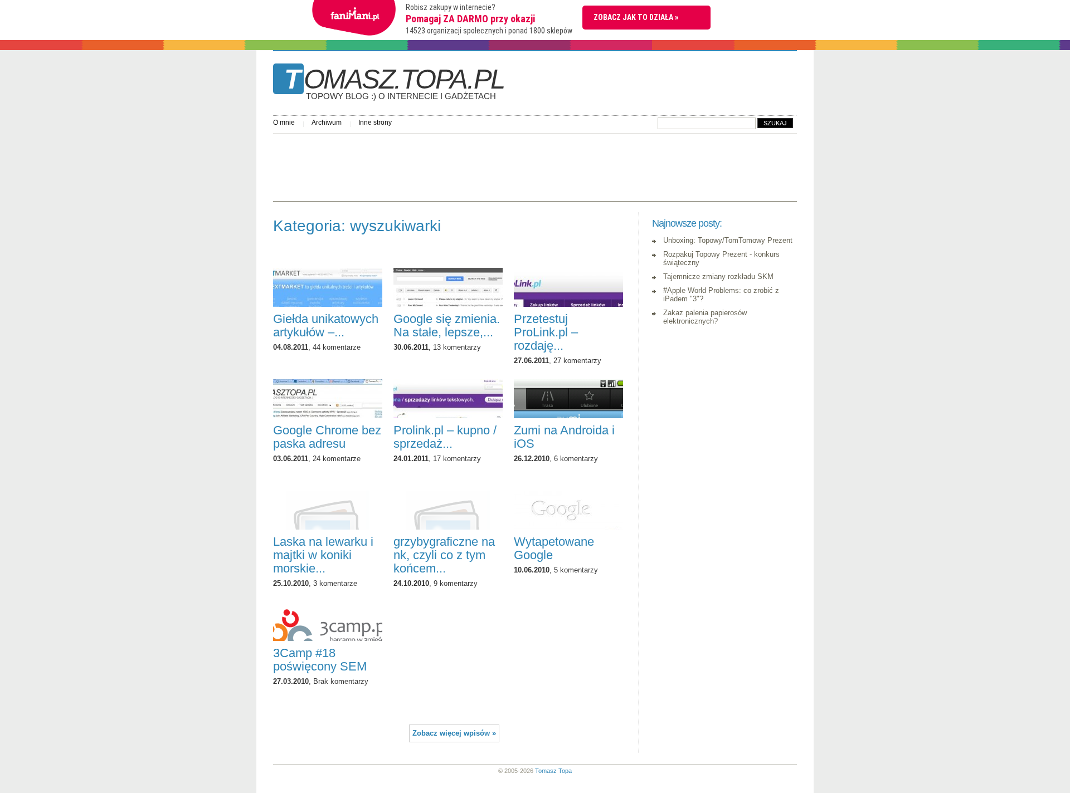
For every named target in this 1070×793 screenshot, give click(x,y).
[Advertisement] (476, 165)
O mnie (284, 122)
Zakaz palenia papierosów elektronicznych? (705, 317)
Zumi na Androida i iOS (564, 437)
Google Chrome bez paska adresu (327, 437)
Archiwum (327, 122)
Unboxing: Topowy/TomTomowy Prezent (727, 240)
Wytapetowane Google (554, 548)
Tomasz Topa (553, 770)
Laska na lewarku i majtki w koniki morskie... (323, 555)
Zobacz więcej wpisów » (454, 733)
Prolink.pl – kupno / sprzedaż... (445, 437)
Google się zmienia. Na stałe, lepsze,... (446, 325)
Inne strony (375, 122)
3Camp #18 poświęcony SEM (320, 659)
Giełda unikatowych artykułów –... (325, 325)
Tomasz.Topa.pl (394, 83)
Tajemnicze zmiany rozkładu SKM (718, 276)
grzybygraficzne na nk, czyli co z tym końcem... (444, 555)
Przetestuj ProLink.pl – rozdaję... (546, 332)
